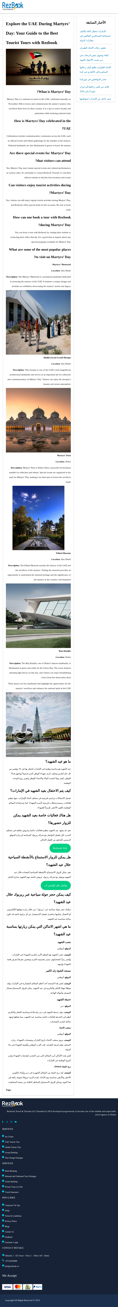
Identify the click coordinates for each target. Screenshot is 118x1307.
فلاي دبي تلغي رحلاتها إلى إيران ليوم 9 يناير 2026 (94, 89)
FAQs (7, 1211)
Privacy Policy (11, 1221)
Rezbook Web (60, 848)
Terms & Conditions (13, 1216)
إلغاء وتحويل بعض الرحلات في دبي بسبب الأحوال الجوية (94, 57)
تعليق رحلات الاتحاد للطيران (93, 48)
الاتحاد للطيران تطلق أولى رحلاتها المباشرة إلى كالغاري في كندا (95, 69)
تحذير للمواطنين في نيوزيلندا (93, 79)
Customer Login (11, 1242)
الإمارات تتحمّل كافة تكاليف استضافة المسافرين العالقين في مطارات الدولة (95, 36)
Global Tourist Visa (13, 1147)
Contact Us (9, 1232)
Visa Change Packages (14, 1158)
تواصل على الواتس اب (55, 885)
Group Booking (11, 1153)
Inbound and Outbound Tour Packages (20, 1176)
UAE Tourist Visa (12, 1142)
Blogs (7, 1226)
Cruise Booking (11, 1182)
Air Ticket (9, 1137)
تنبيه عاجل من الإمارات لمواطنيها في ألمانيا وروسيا (95, 101)
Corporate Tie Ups (12, 1205)
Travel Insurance (12, 1192)
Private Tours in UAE (14, 1187)
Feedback (9, 1237)
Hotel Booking (11, 1171)
